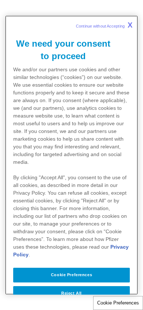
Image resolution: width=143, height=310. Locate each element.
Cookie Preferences (118, 303)
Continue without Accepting (104, 25)
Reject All (71, 293)
